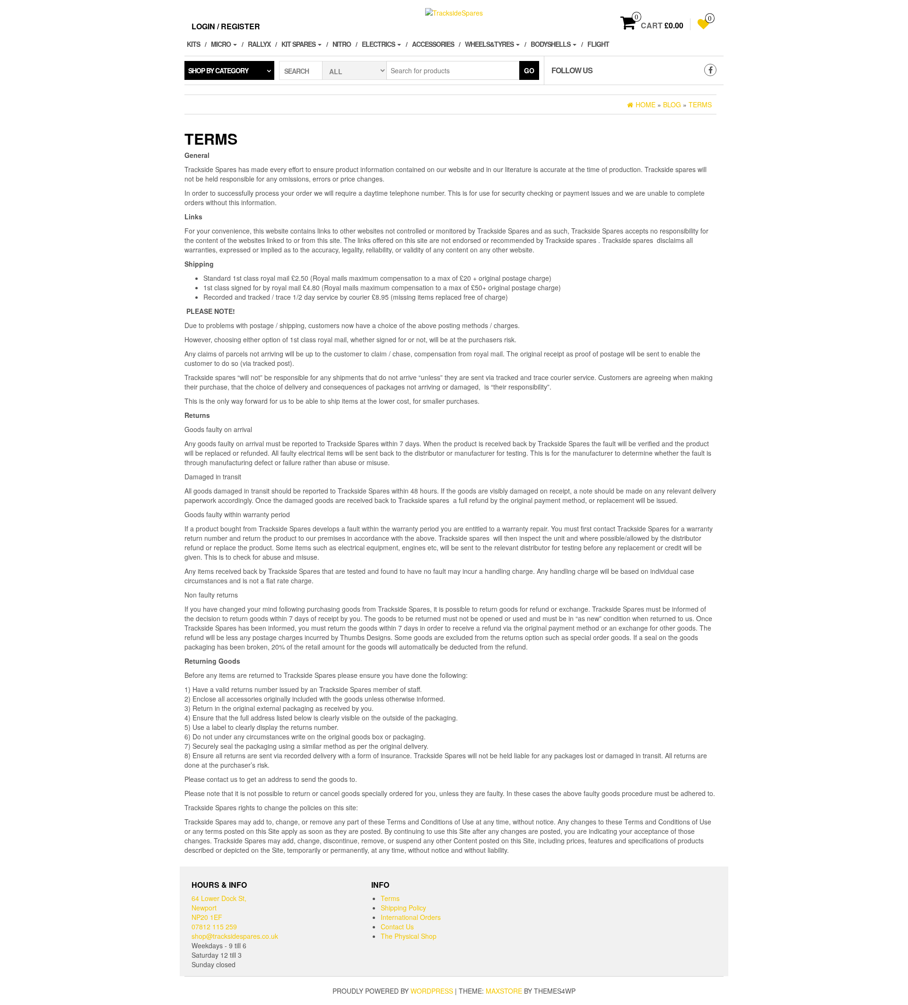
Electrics (379, 44)
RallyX (259, 44)
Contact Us (397, 926)
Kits (193, 44)
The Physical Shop (409, 936)
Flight (598, 44)
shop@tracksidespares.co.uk (235, 936)
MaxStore (504, 991)
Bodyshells (551, 44)
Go (529, 70)
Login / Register (226, 26)
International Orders (411, 917)
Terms (390, 898)
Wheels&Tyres (490, 44)
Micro (221, 44)
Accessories (433, 44)
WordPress (431, 991)
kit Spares (299, 44)
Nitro (341, 44)
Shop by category (218, 70)
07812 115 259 (214, 926)
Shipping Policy (403, 907)
